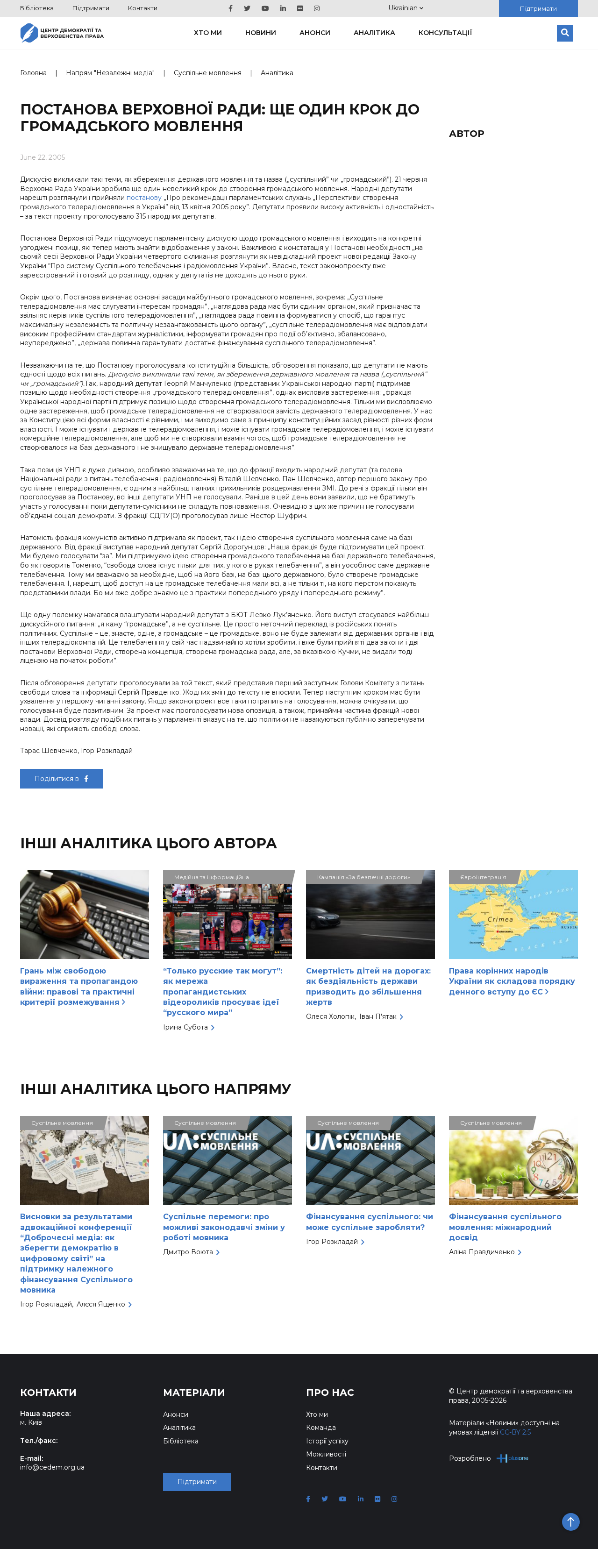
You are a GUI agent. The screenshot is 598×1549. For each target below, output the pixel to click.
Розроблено (470, 1458)
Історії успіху (327, 1441)
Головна (33, 73)
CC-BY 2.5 (515, 1432)
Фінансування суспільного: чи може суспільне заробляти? (369, 1221)
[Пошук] (565, 33)
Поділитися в (58, 778)
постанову (144, 197)
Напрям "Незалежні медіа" (110, 73)
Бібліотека (37, 8)
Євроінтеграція (483, 877)
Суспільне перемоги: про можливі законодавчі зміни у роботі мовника (224, 1227)
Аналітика (374, 32)
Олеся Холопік (330, 1016)
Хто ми (208, 32)
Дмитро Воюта (188, 1252)
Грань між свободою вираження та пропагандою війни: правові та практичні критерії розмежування (79, 986)
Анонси (314, 32)
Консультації (445, 32)
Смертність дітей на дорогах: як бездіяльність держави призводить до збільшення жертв (368, 986)
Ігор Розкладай (46, 1304)
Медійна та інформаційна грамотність (211, 879)
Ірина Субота (185, 1027)
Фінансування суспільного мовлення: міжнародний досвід (505, 1227)
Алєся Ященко (101, 1304)
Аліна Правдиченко (482, 1252)
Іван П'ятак (378, 1016)
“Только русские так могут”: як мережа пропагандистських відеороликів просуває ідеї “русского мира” (222, 991)
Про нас (330, 1392)
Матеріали (194, 1392)
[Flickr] (300, 8)
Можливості (326, 1454)
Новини (260, 32)
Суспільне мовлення (208, 73)
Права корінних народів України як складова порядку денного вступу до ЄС (512, 981)
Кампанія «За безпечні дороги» (363, 877)
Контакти (142, 8)
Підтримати (90, 8)
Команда (321, 1427)
